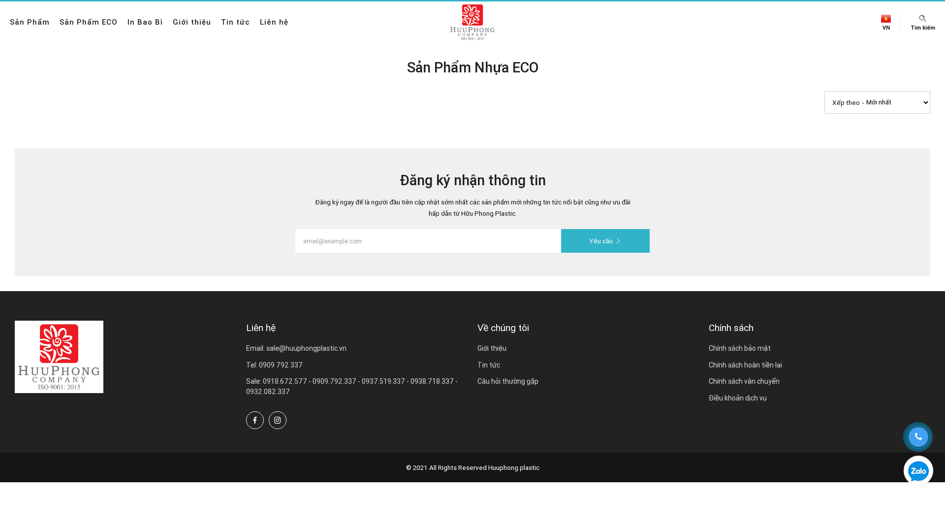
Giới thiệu (192, 22)
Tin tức (235, 22)
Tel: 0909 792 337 (274, 365)
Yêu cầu (601, 240)
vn (886, 28)
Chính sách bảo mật (740, 348)
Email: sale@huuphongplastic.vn (296, 348)
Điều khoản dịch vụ (738, 398)
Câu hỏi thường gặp (507, 381)
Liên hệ (274, 22)
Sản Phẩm (30, 22)
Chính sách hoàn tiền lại (745, 365)
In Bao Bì (145, 22)
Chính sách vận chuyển (744, 381)
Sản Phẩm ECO (89, 22)
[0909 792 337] (918, 470)
